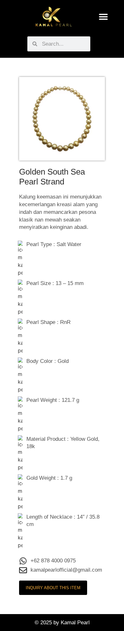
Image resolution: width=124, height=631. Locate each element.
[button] (103, 17)
